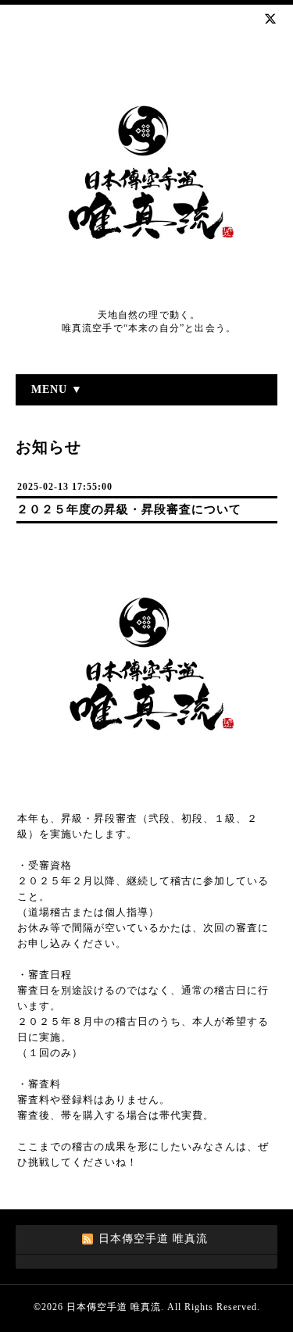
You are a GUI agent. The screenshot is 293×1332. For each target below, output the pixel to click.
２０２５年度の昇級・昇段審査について (128, 509)
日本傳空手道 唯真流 (113, 1307)
